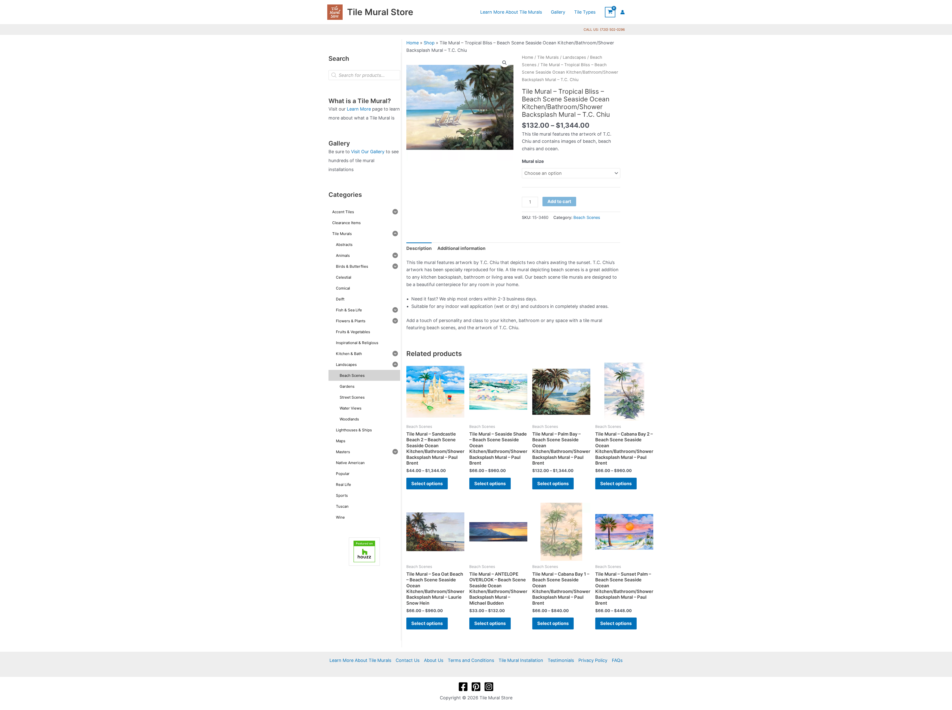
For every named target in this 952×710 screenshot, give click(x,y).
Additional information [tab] (461, 248)
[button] (504, 62)
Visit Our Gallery (368, 151)
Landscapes (574, 57)
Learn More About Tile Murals (360, 660)
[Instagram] (489, 687)
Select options (427, 483)
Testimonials (561, 660)
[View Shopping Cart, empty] (610, 12)
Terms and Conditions (471, 660)
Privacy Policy (592, 660)
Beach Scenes (586, 217)
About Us (433, 660)
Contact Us (407, 660)
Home (412, 42)
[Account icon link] (622, 12)
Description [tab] (419, 248)
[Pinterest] (476, 687)
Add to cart (559, 201)
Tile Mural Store (380, 12)
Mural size (533, 161)
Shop (429, 42)
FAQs (617, 660)
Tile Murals (548, 57)
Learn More (359, 109)
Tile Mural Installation (521, 660)
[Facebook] (463, 687)
